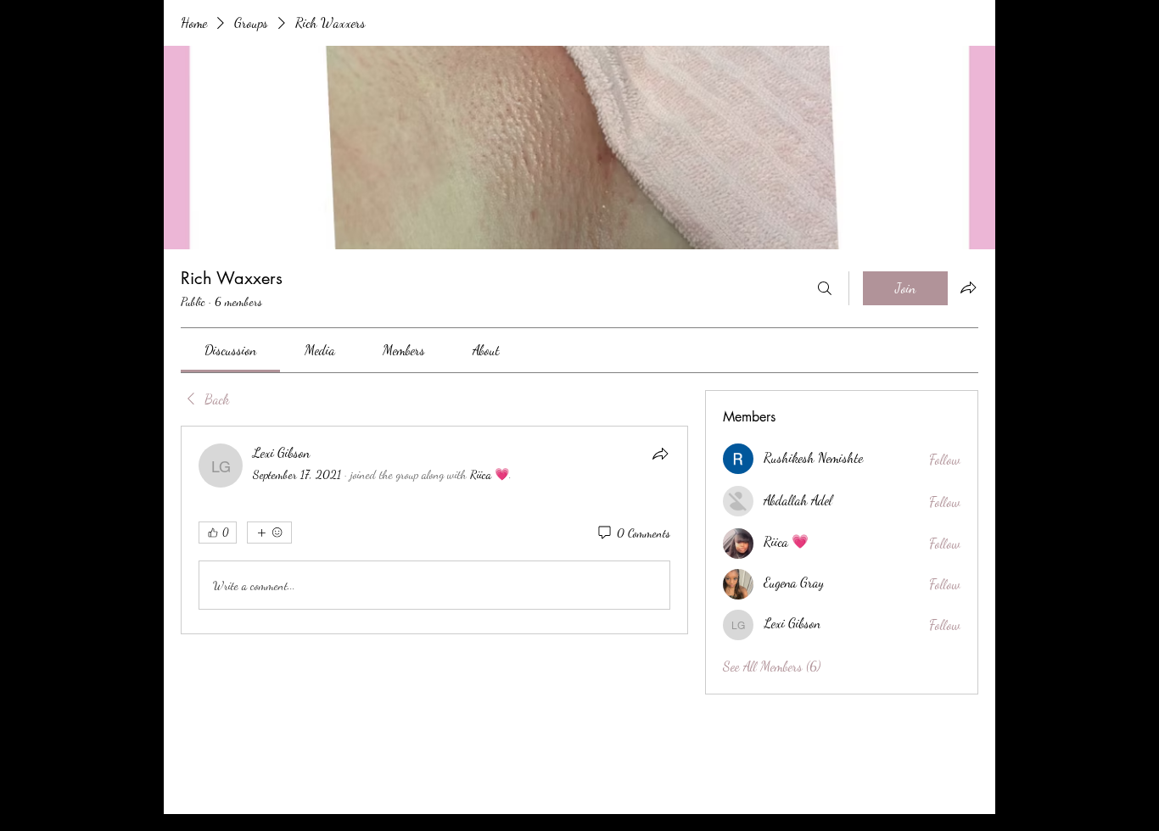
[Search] (825, 288)
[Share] (660, 453)
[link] (230, 350)
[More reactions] (269, 532)
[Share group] (968, 287)
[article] (434, 530)
